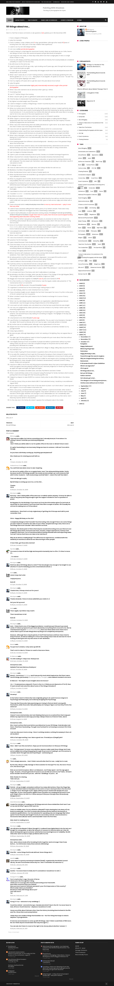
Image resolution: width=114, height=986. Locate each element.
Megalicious (93, 214)
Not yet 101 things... (86, 373)
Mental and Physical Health (85, 218)
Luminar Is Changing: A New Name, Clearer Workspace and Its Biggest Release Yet (56, 955)
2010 (81, 322)
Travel (80, 251)
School (90, 237)
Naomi (12, 644)
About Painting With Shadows (31, 2)
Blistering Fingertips (87, 349)
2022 (81, 293)
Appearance (95, 155)
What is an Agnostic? (87, 366)
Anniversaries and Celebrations (87, 151)
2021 (80, 296)
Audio (89, 158)
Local (79, 211)
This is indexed (80, 952)
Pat (11, 759)
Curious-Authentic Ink (15, 965)
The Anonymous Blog (33, 630)
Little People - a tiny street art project (56, 974)
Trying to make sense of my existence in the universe (90, 123)
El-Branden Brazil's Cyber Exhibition (92, 363)
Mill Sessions (95, 221)
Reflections (95, 234)
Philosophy (94, 231)
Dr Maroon (13, 656)
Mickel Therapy (82, 221)
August (83, 388)
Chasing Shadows (84, 139)
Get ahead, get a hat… (88, 378)
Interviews (81, 208)
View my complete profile (93, 34)
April (82, 398)
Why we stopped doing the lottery (92, 358)
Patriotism (84, 351)
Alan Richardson (15, 802)
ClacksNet (19, 194)
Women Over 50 (82, 274)
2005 (81, 335)
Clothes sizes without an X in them (92, 383)
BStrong (13, 436)
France (101, 191)
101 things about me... (87, 371)
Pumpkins (83, 344)
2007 (81, 330)
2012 (80, 318)
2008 (81, 327)
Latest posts (19, 20)
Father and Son (85, 375)
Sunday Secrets (13, 948)
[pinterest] (101, 2)
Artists (80, 158)
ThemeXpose (16, 983)
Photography (32, 20)
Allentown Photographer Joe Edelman (56, 946)
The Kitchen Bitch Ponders (17, 959)
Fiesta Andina (14, 227)
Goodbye (11, 966)
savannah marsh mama (16, 952)
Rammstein (84, 361)
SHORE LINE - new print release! (53, 975)
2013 (80, 315)
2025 (81, 286)
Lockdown (89, 211)
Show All (37, 976)
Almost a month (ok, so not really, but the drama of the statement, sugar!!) (21, 954)
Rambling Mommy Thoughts (38, 677)
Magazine (81, 214)
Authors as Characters (84, 161)
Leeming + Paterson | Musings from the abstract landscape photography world (56, 967)
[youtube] (106, 2)
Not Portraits (81, 231)
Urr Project (81, 261)
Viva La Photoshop (83, 264)
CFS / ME (81, 133)
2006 (81, 332)
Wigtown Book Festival (84, 270)
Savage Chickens (81, 950)
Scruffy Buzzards (82, 241)
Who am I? (23, 29)
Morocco (94, 224)
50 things (27, 675)
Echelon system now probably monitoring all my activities (91, 185)
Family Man (82, 116)
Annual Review (82, 155)
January (84, 401)
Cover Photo (94, 178)
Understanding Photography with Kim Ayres (91, 130)
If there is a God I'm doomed (86, 204)
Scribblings (56, 2)
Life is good (84, 368)
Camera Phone (90, 165)
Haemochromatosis (83, 201)
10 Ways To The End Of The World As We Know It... (95, 65)
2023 (81, 291)
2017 (80, 305)
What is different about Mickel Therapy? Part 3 (92, 89)
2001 (81, 404)
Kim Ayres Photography (13, 2)
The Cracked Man (46, 2)
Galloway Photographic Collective (87, 194)
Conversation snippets (84, 174)
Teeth (99, 244)
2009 (81, 325)
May (82, 396)
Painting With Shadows (53, 8)
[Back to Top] (106, 983)
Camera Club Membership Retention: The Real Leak (56, 948)
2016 (80, 308)
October (84, 342)
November (84, 339)
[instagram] (95, 2)
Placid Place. (12, 972)
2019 (80, 300)
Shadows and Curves (67, 2)
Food (91, 191)
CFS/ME (79, 20)
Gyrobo (12, 549)
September (85, 386)
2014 (81, 313)
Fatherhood (81, 191)
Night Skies (100, 227)
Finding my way (13, 961)
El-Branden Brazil (49, 961)
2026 (81, 283)
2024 (81, 288)
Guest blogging (82, 198)
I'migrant (11, 971)
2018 (80, 303)
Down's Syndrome (67, 20)
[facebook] (93, 2)
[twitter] (104, 2)
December (84, 337)
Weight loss (97, 264)
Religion (80, 237)
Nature (89, 227)
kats (11, 573)
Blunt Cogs (99, 161)
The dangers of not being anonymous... (93, 380)
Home (10, 20)
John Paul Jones (27, 77)
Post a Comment (13, 932)
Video (90, 261)
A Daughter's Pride (93, 93)
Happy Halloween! (86, 346)
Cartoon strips (82, 168)
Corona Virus (81, 178)
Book (79, 165)
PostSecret (12, 946)
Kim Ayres (13, 493)
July (82, 391)
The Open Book (98, 247)
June (83, 393)
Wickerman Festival (95, 267)
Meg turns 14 (91, 101)
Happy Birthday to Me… (88, 354)
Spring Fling (96, 241)
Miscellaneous (82, 224)
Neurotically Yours (81, 955)
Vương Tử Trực (15, 877)
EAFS (95, 181)
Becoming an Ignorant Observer (53, 969)
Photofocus (47, 954)
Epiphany (80, 188)
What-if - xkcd (80, 948)
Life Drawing (92, 208)
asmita (12, 858)
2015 (80, 310)
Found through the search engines (92, 356)
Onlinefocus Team (16, 465)
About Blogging (83, 119)
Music (79, 227)
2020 (81, 298)
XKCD (77, 946)
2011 (80, 320)
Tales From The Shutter (85, 127)
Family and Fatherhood (49, 20)
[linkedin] (98, 2)
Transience (46, 962)
